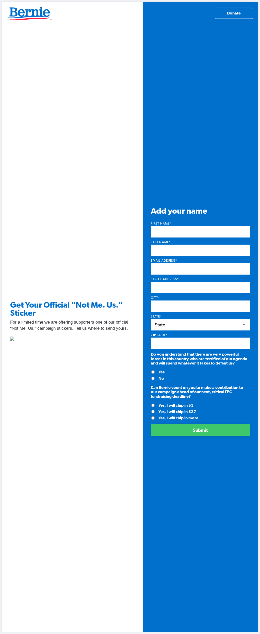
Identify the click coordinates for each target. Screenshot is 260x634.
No (161, 378)
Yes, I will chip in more (178, 418)
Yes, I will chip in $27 (177, 411)
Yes (161, 372)
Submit (200, 430)
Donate (234, 13)
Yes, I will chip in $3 (175, 405)
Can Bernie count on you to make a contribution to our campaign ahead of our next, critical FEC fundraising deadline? (197, 392)
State (156, 316)
